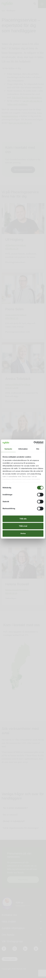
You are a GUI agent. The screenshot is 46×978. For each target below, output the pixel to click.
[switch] (40, 494)
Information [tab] (23, 449)
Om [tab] (37, 449)
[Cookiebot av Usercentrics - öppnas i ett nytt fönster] (33, 442)
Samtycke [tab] (8, 449)
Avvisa (23, 533)
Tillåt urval (23, 526)
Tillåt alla (23, 519)
